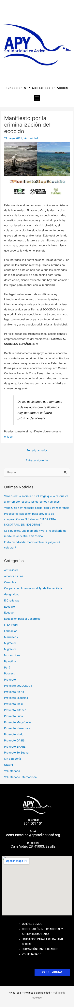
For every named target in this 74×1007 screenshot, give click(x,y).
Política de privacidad (37, 992)
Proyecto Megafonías (17, 722)
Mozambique (12, 655)
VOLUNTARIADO (31, 954)
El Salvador (11, 624)
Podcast (9, 673)
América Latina (13, 576)
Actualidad (31, 138)
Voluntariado (12, 771)
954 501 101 (33, 823)
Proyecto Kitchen (15, 710)
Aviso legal (15, 992)
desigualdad (11, 594)
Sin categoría (12, 758)
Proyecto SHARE (14, 746)
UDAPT (8, 764)
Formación (10, 631)
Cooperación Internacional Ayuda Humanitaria (33, 588)
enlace (8, 436)
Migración (10, 643)
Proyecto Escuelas (16, 697)
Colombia (10, 582)
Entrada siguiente (37, 460)
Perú (7, 667)
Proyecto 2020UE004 (18, 685)
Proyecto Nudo (13, 734)
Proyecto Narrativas (17, 728)
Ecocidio (9, 606)
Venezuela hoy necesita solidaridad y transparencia (36, 507)
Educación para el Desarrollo (22, 618)
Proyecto (10, 679)
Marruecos (11, 637)
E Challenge (11, 600)
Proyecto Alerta (14, 691)
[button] (37, 98)
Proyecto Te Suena (16, 752)
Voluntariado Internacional (20, 777)
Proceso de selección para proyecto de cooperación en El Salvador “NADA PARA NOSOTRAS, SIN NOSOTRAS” (30, 519)
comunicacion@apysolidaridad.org (33, 835)
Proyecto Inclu (13, 703)
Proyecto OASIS (14, 740)
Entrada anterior (37, 450)
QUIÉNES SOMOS (32, 923)
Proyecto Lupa (13, 716)
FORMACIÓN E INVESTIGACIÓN (40, 948)
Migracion (10, 649)
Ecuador (9, 612)
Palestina (10, 661)
